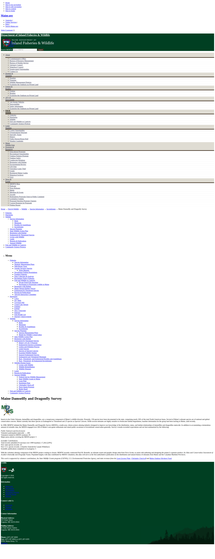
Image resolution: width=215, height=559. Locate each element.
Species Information (37, 209)
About (7, 55)
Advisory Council (16, 65)
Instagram (8, 509)
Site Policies (9, 488)
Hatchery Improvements (22, 317)
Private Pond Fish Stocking (28, 282)
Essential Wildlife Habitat (28, 353)
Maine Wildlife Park (10, 144)
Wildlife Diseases (25, 369)
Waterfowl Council (16, 67)
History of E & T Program (28, 343)
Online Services (11, 22)
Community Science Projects (20, 124)
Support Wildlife (16, 243)
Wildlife (12, 119)
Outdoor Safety (15, 158)
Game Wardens (8, 127)
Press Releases (15, 188)
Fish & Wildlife (8, 112)
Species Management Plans (28, 333)
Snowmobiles (14, 104)
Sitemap (11, 46)
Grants (12, 171)
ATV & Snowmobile (9, 99)
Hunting (13, 78)
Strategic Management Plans (24, 264)
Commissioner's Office (18, 59)
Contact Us (12, 44)
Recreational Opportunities (19, 154)
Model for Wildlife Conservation (30, 335)
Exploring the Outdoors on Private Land (24, 84)
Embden (17, 307)
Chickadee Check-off (26, 385)
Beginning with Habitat (18, 162)
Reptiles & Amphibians (22, 225)
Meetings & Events (16, 192)
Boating (12, 93)
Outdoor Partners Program (19, 156)
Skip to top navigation (13, 5)
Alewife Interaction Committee (25, 294)
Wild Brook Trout (20, 266)
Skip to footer (10, 11)
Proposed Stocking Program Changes (23, 201)
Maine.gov (7, 15)
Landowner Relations (17, 160)
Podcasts (13, 186)
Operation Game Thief (18, 169)
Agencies (8, 20)
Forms (10, 42)
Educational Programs (17, 152)
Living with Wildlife (17, 237)
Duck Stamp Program (26, 387)
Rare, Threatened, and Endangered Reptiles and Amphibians (40, 359)
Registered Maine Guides (19, 173)
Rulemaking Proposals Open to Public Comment (27, 197)
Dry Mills (17, 301)
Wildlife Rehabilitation (27, 367)
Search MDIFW (6, 50)
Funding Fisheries (20, 274)
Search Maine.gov (11, 26)
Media (12, 190)
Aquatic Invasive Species (23, 268)
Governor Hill (19, 303)
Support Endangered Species (29, 355)
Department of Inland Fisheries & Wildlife (25, 35)
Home (7, 3)
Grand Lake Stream (21, 305)
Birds (16, 221)
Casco (16, 298)
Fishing (12, 91)
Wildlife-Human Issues (22, 363)
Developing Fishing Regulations (25, 272)
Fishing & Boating (8, 88)
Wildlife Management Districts (20, 82)
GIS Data (13, 167)
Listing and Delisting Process (29, 347)
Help (7, 24)
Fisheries (13, 115)
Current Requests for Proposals (21, 203)
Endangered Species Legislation (30, 345)
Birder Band (23, 389)
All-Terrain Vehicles (17, 102)
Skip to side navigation (13, 7)
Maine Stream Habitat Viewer (24, 288)
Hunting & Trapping (9, 75)
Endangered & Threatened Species (22, 235)
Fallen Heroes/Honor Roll (19, 139)
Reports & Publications (18, 241)
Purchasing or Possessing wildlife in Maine (34, 284)
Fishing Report (15, 205)
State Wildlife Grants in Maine (29, 379)
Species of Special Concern (28, 351)
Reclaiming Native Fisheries (24, 278)
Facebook (8, 505)
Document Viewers (12, 492)
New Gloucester (20, 311)
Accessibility (9, 490)
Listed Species (24, 349)
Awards (12, 194)
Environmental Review (18, 164)
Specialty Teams (15, 135)
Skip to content (10, 9)
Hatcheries (13, 117)
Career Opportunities (17, 130)
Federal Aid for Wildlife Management (32, 377)
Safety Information (16, 106)
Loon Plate (23, 381)
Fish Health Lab (20, 315)
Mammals (17, 223)
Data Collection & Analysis (24, 276)
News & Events (8, 180)
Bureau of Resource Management (22, 61)
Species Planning (16, 229)
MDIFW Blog (15, 184)
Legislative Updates (17, 199)
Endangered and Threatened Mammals (32, 357)
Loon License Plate (123, 458)
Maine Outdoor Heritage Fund (161, 458)
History (12, 137)
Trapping (13, 80)
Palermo (17, 313)
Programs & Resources (9, 148)
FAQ (11, 177)
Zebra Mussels (24, 270)
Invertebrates (51, 209)
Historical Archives (16, 175)
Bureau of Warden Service (19, 63)
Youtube (8, 507)
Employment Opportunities (19, 69)
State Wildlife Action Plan (19, 231)
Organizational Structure (18, 132)
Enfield (16, 309)
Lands (12, 239)
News (7, 40)
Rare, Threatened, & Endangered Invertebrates (35, 361)
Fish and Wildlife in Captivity (20, 122)
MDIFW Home (10, 494)
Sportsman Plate (24, 383)
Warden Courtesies (16, 141)
